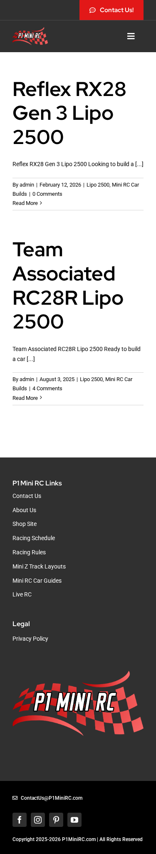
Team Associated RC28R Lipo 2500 (68, 285)
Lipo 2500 (98, 185)
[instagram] (38, 820)
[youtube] (74, 820)
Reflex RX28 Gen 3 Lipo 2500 (69, 113)
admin (27, 185)
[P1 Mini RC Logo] (30, 30)
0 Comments (47, 194)
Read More (25, 203)
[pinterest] (56, 820)
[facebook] (19, 820)
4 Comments (47, 388)
